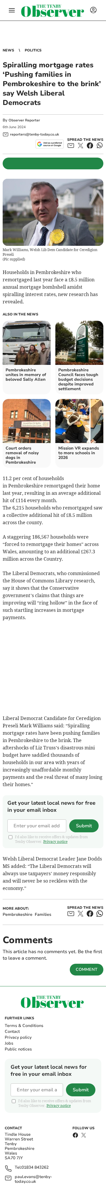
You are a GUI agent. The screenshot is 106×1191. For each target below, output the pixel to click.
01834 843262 (35, 1167)
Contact (12, 1031)
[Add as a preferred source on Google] (50, 144)
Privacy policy (18, 1037)
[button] (12, 10)
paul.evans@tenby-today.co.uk (33, 1179)
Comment (86, 969)
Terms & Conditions (24, 1025)
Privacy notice (55, 841)
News (8, 50)
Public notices (18, 1049)
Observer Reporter (24, 120)
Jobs (9, 1043)
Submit (84, 826)
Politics (33, 50)
